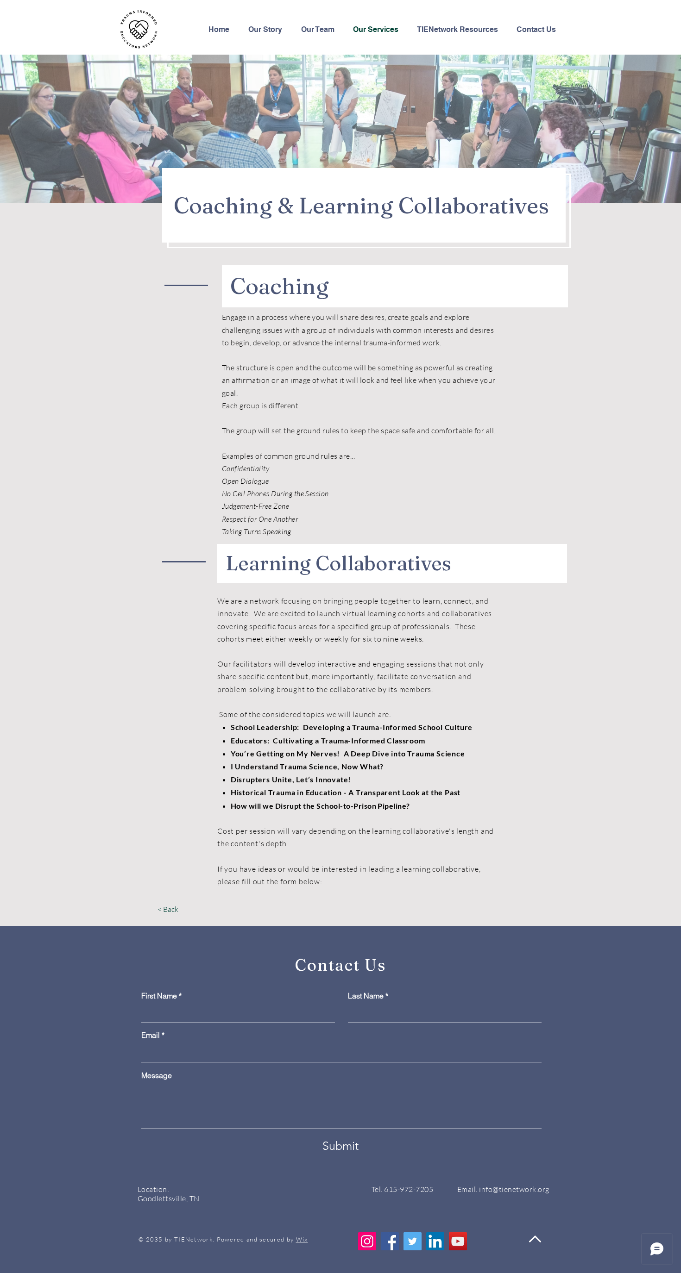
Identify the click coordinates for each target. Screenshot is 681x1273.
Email (150, 1035)
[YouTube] (458, 1241)
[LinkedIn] (435, 1241)
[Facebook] (390, 1241)
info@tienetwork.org (514, 1189)
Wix (302, 1239)
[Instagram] (367, 1241)
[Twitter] (413, 1241)
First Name (159, 995)
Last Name (366, 995)
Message (156, 1075)
